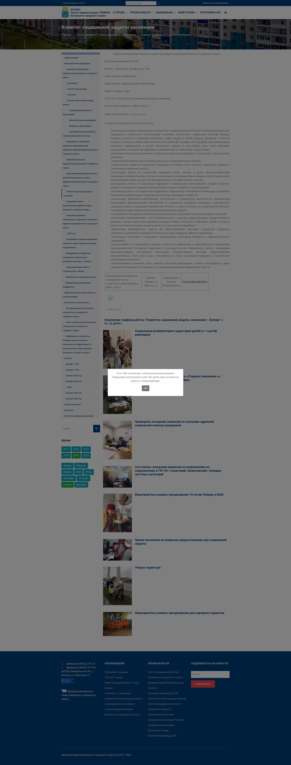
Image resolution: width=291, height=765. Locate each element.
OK (145, 388)
